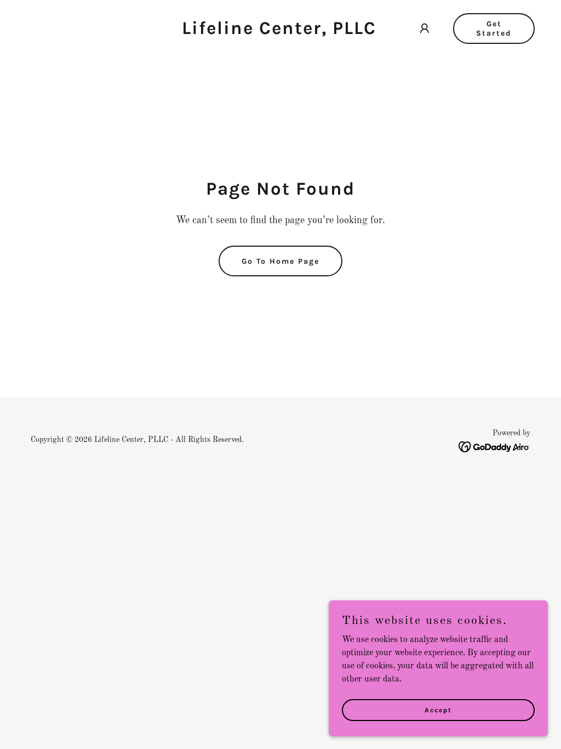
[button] (425, 28)
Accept (438, 709)
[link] (279, 31)
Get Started (494, 28)
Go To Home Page (280, 261)
